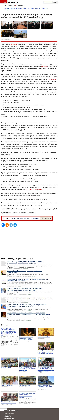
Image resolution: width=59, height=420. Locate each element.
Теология (44, 66)
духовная (14, 44)
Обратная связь (7, 415)
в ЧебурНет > (8, 10)
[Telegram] (11, 225)
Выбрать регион (7, 416)
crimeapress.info (7, 39)
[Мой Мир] (15, 225)
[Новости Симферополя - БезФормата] (9, 2)
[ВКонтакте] (3, 225)
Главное (6, 8)
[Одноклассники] (7, 225)
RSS (13, 418)
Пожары (44, 8)
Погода (26, 8)
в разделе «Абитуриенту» (34, 189)
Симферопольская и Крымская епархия (24, 218)
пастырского (53, 79)
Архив (13, 8)
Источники (19, 8)
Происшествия (35, 8)
